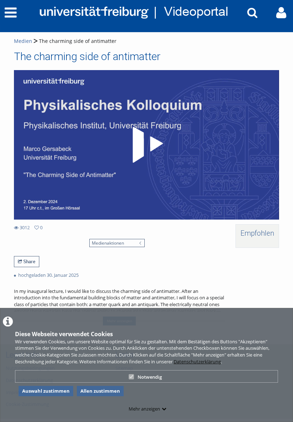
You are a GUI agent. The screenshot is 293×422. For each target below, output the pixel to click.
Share (28, 261)
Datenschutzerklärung (197, 361)
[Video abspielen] (146, 145)
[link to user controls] (281, 12)
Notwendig (150, 377)
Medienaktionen (108, 243)
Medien (23, 41)
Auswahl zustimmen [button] (46, 391)
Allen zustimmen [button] (100, 391)
